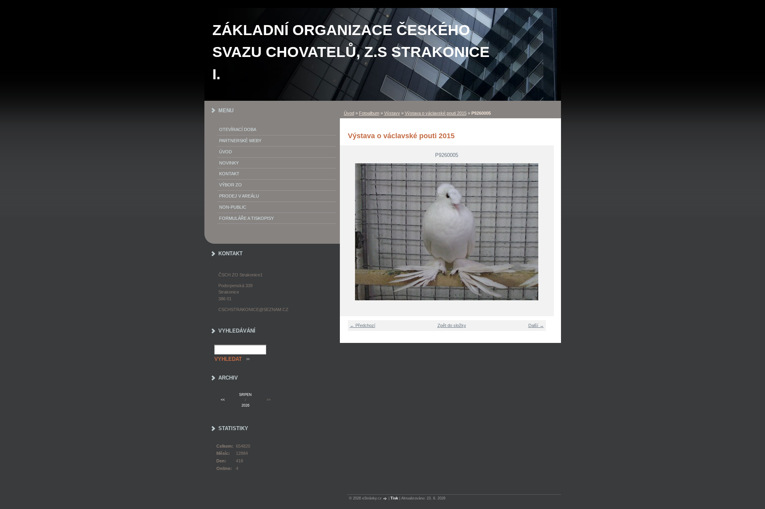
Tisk (394, 498)
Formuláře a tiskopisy (246, 218)
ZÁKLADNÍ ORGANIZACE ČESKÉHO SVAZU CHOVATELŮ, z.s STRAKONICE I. (351, 52)
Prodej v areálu (239, 196)
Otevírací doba (237, 129)
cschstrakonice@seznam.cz (253, 309)
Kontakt (229, 173)
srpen (245, 395)
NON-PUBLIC (232, 207)
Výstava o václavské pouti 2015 (436, 113)
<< (223, 400)
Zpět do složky (451, 325)
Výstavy (392, 113)
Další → (536, 325)
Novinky (229, 163)
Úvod (349, 113)
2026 (245, 405)
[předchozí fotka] (351, 231)
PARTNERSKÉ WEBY (240, 140)
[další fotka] (543, 231)
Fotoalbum (369, 113)
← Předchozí (362, 325)
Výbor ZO (230, 184)
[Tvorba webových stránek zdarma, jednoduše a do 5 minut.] (385, 498)
